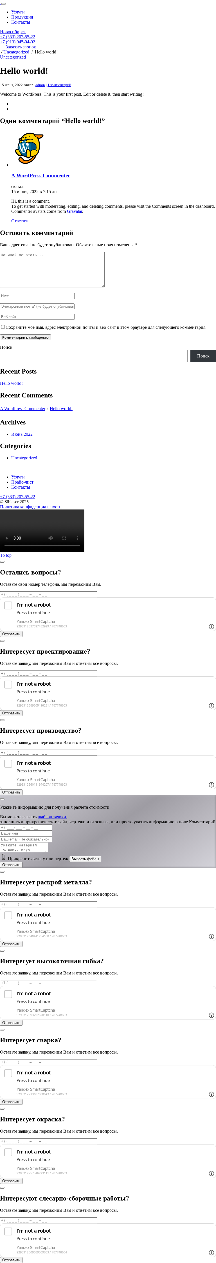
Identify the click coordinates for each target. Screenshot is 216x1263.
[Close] (2, 562)
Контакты (20, 22)
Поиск (6, 347)
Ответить (20, 220)
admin (40, 85)
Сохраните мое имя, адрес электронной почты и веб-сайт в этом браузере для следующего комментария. (106, 327)
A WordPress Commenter (40, 175)
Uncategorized (16, 52)
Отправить (11, 865)
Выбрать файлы (85, 859)
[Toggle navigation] (3, 4)
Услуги (18, 12)
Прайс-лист (22, 482)
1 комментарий (59, 85)
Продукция (22, 17)
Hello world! (11, 383)
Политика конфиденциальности (31, 506)
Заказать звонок (21, 46)
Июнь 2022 (22, 434)
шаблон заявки (52, 816)
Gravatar (74, 211)
